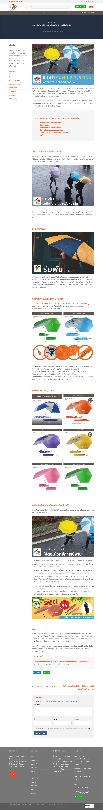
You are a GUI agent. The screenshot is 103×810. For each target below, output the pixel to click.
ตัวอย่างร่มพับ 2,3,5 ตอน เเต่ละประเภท (51, 130)
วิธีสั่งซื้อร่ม (35, 13)
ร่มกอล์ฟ (34, 764)
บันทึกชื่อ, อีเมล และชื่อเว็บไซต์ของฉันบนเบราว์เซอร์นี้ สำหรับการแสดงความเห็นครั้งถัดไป (63, 729)
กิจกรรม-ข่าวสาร (14, 80)
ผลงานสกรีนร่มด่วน (59, 13)
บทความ (69, 13)
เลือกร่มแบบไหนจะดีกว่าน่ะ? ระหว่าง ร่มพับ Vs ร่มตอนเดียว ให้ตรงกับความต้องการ (61, 661)
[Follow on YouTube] (87, 792)
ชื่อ (35, 719)
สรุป (41, 135)
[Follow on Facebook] (88, 1)
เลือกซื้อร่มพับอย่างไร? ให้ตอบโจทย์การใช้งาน (54, 132)
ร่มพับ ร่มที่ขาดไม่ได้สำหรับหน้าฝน (50, 123)
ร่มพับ (34, 88)
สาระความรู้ (12, 95)
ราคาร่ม (50, 13)
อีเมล (56, 719)
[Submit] (68, 7)
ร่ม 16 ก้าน (34, 789)
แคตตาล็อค (43, 13)
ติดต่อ (75, 13)
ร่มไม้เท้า (33, 775)
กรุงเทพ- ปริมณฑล (18, 1)
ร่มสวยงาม (12, 91)
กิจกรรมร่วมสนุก (14, 84)
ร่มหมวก (33, 793)
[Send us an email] (90, 1)
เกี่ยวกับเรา (84, 1)
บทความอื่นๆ (13, 88)
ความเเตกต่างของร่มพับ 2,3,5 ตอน (50, 128)
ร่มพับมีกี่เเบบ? (44, 125)
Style (11, 77)
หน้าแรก (12, 13)
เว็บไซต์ (76, 719)
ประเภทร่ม (19, 13)
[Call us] (92, 1)
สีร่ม (27, 13)
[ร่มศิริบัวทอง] (16, 7)
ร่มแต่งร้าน (34, 767)
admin (61, 31)
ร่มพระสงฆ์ (34, 786)
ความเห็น (37, 704)
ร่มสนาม (33, 782)
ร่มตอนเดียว (35, 760)
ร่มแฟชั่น (33, 771)
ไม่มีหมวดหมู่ (51, 23)
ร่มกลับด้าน (34, 778)
